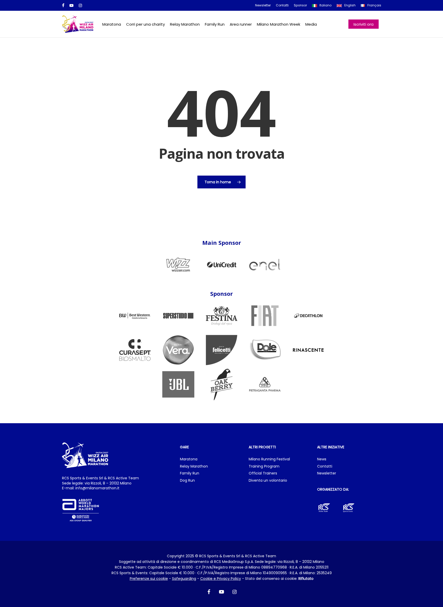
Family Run (189, 473)
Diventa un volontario (268, 480)
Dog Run (187, 480)
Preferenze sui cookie (149, 578)
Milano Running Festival (269, 459)
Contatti (324, 466)
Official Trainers (263, 473)
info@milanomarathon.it (97, 488)
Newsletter (326, 473)
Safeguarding (184, 578)
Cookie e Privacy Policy (220, 578)
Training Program (264, 466)
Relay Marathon (194, 466)
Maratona (188, 459)
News (321, 459)
